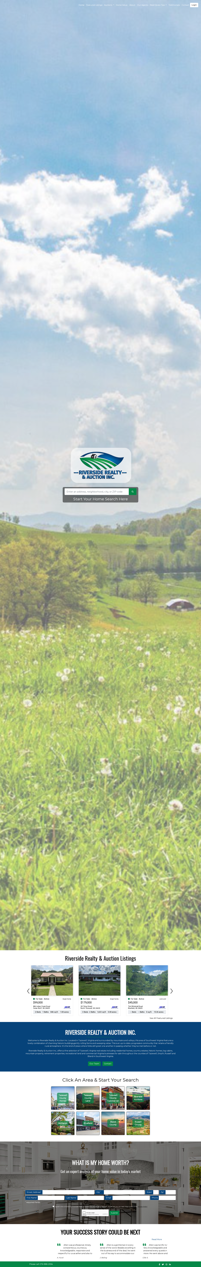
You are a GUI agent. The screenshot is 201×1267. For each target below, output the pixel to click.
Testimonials (174, 5)
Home (81, 5)
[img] (159, 1264)
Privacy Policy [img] (142, 1206)
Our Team (94, 1064)
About (132, 5)
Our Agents (142, 5)
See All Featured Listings (161, 1018)
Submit (114, 1213)
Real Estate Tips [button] (157, 5)
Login (194, 5)
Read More (157, 1239)
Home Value (121, 5)
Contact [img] (185, 5)
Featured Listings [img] (94, 5)
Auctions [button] (108, 5)
